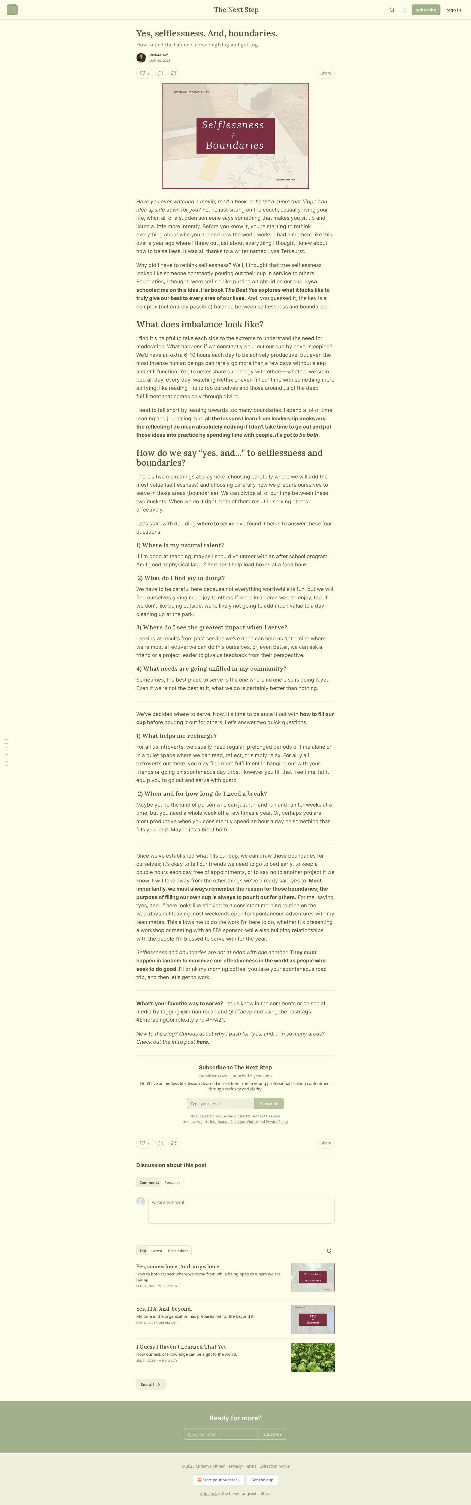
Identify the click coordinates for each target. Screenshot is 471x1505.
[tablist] (159, 1182)
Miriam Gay (158, 55)
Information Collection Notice (234, 1121)
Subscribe (426, 10)
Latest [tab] (156, 1250)
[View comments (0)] (160, 73)
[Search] (392, 9)
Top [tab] (143, 1250)
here (202, 1042)
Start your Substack (221, 1479)
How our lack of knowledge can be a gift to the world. (186, 1354)
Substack (208, 1493)
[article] (235, 1279)
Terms (250, 1466)
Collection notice (274, 1466)
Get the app (262, 1479)
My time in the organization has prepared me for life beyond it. (195, 1316)
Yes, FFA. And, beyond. (164, 1308)
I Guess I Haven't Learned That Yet (181, 1346)
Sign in (454, 10)
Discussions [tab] (178, 1250)
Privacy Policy (277, 1121)
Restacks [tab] (172, 1182)
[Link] (128, 324)
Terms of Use (261, 1116)
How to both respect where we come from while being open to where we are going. (208, 1276)
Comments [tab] (149, 1182)
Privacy (235, 1466)
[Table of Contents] (6, 752)
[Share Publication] (403, 9)
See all (147, 1384)
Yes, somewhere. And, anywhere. (178, 1266)
